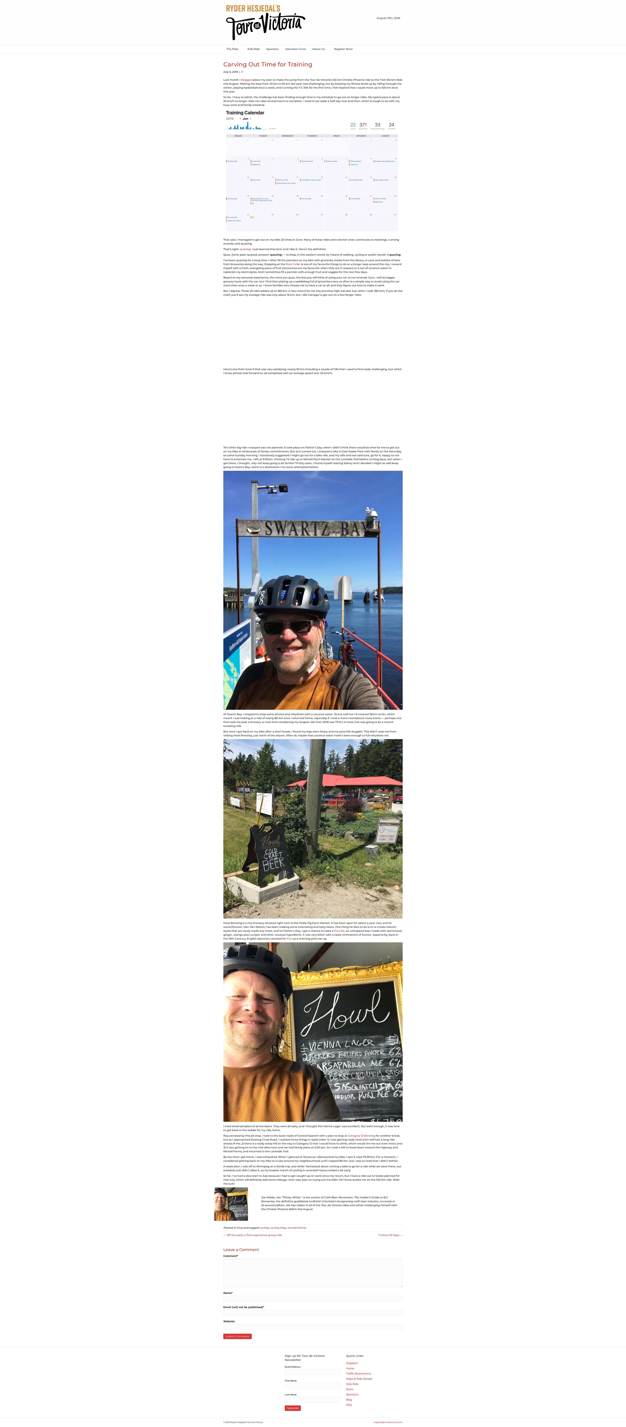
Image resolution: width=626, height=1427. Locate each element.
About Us (318, 49)
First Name (291, 1380)
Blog (240, 1227)
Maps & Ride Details (359, 1378)
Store (349, 1389)
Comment (230, 1256)
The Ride (232, 49)
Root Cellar (293, 264)
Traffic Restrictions (358, 1373)
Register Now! (343, 49)
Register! (352, 1363)
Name (228, 1293)
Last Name (291, 1394)
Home (350, 1368)
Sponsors (272, 49)
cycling (264, 1227)
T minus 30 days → (390, 1235)
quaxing (245, 249)
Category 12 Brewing (361, 1135)
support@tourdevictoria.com (388, 1422)
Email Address (293, 1367)
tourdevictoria (296, 1227)
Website (229, 1321)
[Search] (400, 49)
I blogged (245, 79)
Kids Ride (253, 49)
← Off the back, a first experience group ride (252, 1235)
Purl (289, 938)
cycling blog (278, 1227)
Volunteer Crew (295, 49)
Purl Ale (339, 930)
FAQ (349, 1404)
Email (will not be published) (243, 1307)
